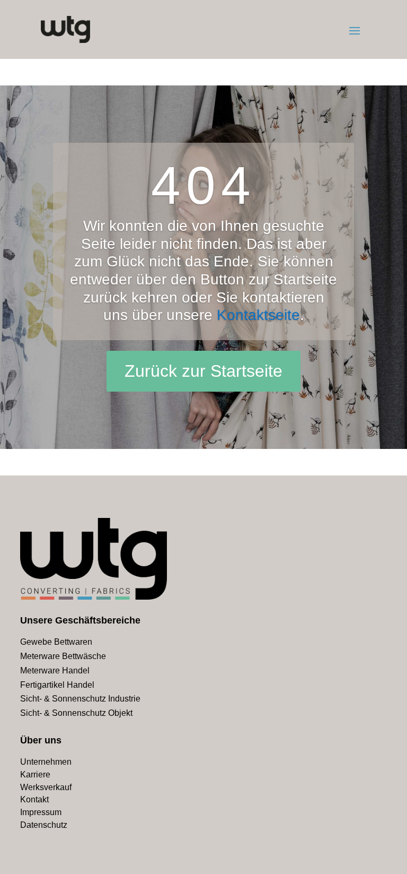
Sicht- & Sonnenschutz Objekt (76, 712)
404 (203, 185)
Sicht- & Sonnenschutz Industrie (80, 698)
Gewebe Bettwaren (56, 641)
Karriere (35, 774)
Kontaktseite (258, 315)
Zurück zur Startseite (203, 370)
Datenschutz (43, 824)
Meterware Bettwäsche (63, 656)
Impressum (40, 812)
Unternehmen (46, 761)
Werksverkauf (46, 787)
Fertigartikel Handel (57, 684)
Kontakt (34, 799)
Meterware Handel (55, 670)
